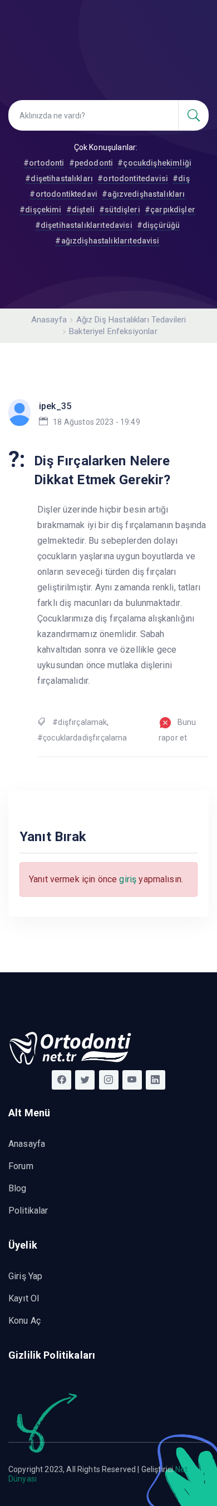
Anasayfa (49, 320)
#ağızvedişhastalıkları (143, 194)
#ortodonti (44, 162)
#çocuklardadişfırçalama (82, 737)
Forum (20, 1166)
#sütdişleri (119, 209)
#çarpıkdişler (170, 209)
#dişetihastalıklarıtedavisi (83, 225)
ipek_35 (55, 406)
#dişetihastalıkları (59, 178)
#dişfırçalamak (79, 722)
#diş (181, 178)
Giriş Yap (25, 1276)
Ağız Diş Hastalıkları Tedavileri (131, 320)
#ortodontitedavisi (132, 178)
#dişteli (80, 209)
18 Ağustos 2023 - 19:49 (96, 421)
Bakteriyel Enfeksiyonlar (113, 331)
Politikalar (28, 1210)
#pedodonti (91, 162)
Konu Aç (24, 1320)
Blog (17, 1188)
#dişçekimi (40, 209)
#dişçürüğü (158, 225)
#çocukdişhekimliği (154, 162)
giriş (127, 879)
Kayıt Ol (23, 1298)
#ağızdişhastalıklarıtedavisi (107, 240)
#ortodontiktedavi (63, 194)
